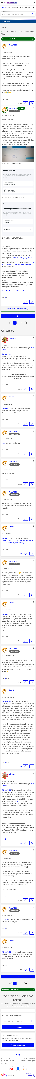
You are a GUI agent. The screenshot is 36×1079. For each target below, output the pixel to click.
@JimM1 (5, 919)
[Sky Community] (10, 2)
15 (5, 965)
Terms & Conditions (29, 1058)
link (18, 801)
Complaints (4, 1062)
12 (5, 839)
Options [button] (3, 27)
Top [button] (19, 1054)
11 (5, 762)
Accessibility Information (28, 1060)
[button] (33, 44)
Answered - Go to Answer (18, 38)
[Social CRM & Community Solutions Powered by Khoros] (30, 1075)
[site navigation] (2, 2)
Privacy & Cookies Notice (8, 1060)
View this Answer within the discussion (16, 291)
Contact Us (31, 1062)
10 (5, 678)
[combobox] (16, 14)
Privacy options (5, 1058)
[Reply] (31, 103)
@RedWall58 (6, 354)
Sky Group (4, 1063)
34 (5, 297)
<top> (4, 443)
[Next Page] (25, 323)
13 (5, 896)
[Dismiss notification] (33, 7)
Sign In (34, 3)
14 (5, 928)
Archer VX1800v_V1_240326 (22, 258)
